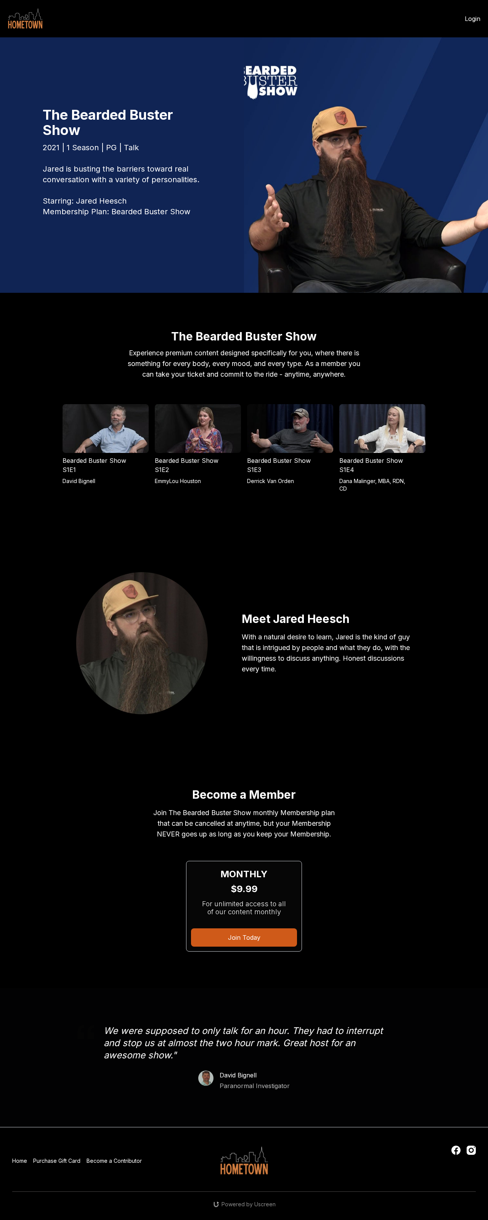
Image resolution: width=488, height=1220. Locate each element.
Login (472, 18)
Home (19, 1160)
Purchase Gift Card (56, 1160)
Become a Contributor (114, 1160)
